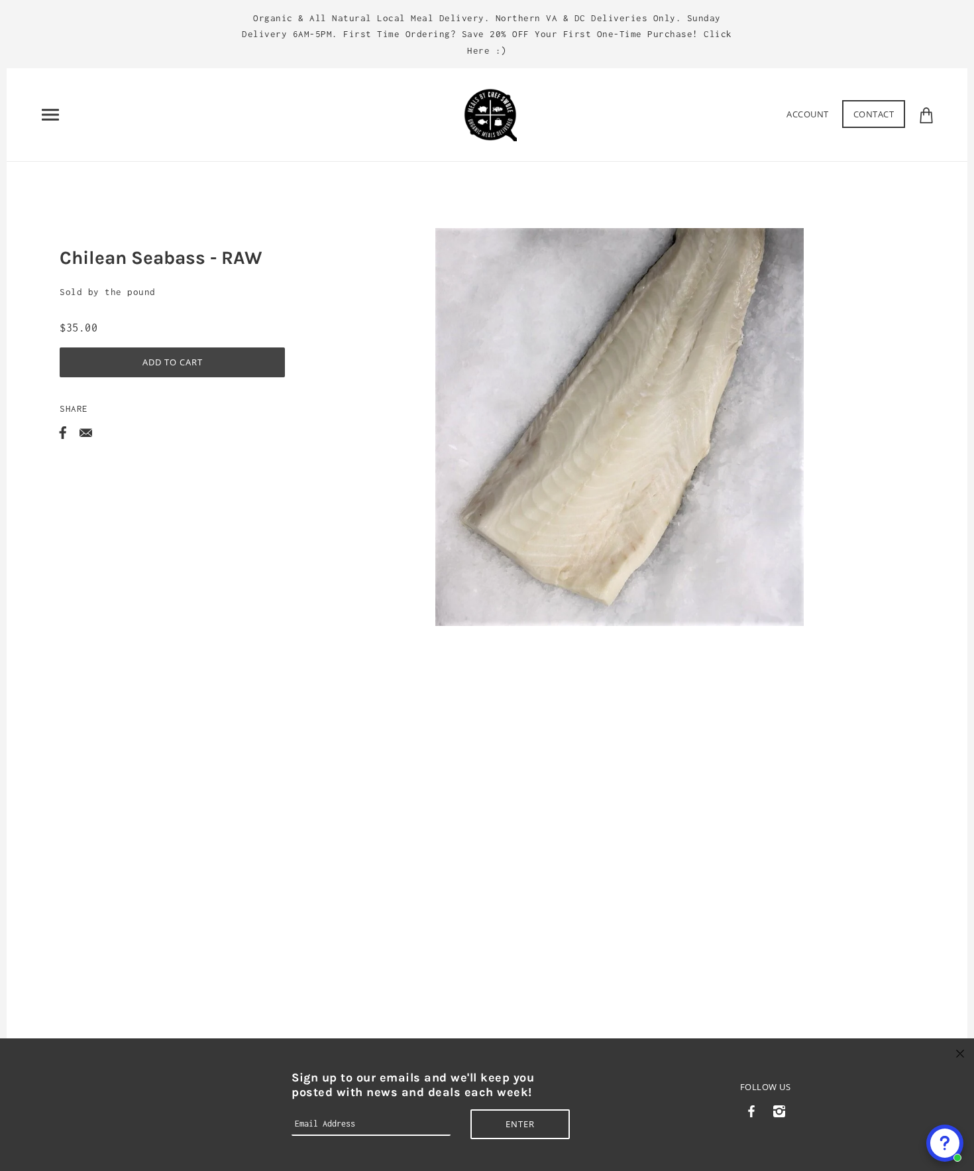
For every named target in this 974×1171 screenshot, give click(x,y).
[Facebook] (752, 1110)
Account (807, 114)
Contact (873, 114)
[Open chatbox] (944, 1143)
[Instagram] (779, 1110)
